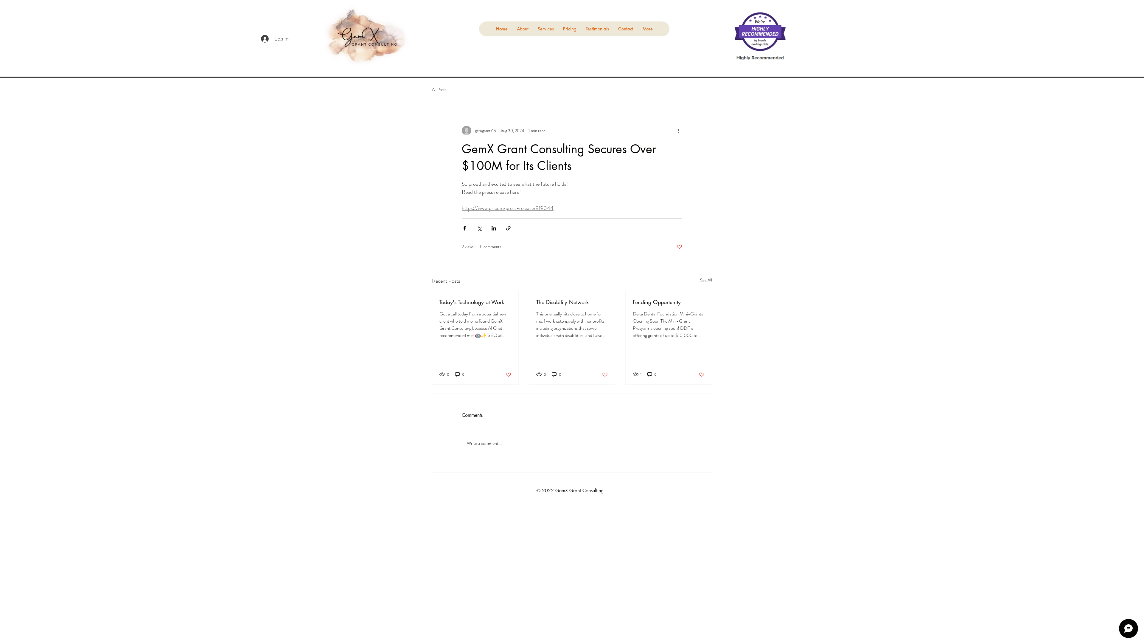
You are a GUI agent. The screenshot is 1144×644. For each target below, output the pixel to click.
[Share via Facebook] (464, 228)
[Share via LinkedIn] (494, 228)
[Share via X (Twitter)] (479, 228)
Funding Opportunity (657, 302)
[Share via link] (508, 228)
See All (706, 280)
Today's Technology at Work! (472, 302)
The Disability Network (562, 302)
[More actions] (678, 130)
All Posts (439, 89)
